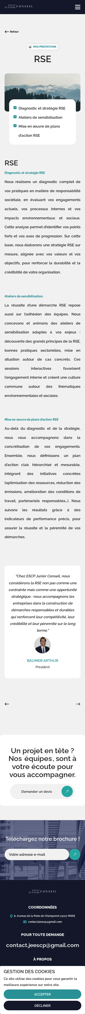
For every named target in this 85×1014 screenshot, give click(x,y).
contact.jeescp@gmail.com (45, 921)
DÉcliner (42, 1005)
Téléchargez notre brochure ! (42, 839)
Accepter (42, 994)
